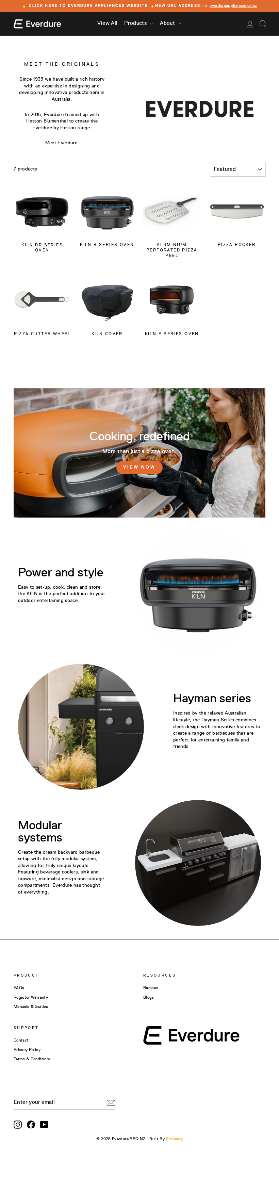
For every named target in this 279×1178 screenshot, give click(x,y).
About (168, 23)
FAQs (19, 988)
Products (136, 23)
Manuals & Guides (31, 1007)
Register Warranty (31, 998)
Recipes (150, 988)
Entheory (174, 1139)
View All (107, 23)
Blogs (148, 998)
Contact (21, 1040)
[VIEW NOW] (139, 453)
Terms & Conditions (32, 1059)
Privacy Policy (27, 1050)
